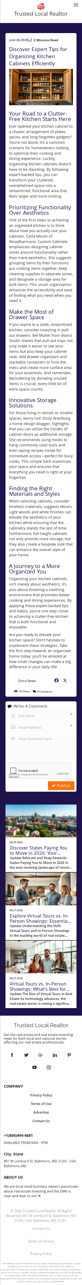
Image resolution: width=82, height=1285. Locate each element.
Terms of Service (41, 1241)
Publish (63, 785)
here (61, 1281)
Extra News (27, 680)
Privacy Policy (41, 1254)
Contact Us (41, 1228)
